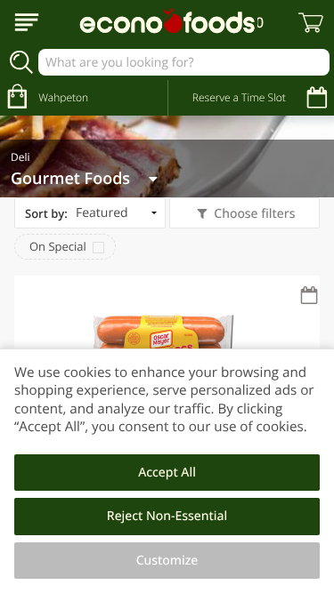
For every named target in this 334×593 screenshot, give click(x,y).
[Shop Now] (26, 22)
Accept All (167, 472)
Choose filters (254, 213)
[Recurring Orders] (309, 296)
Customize (167, 560)
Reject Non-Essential (167, 516)
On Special (57, 246)
